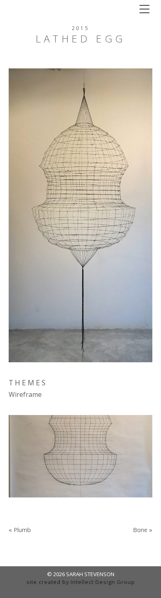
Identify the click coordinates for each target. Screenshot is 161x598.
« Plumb (20, 530)
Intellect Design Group (103, 582)
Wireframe (25, 394)
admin (80, 589)
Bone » (142, 530)
